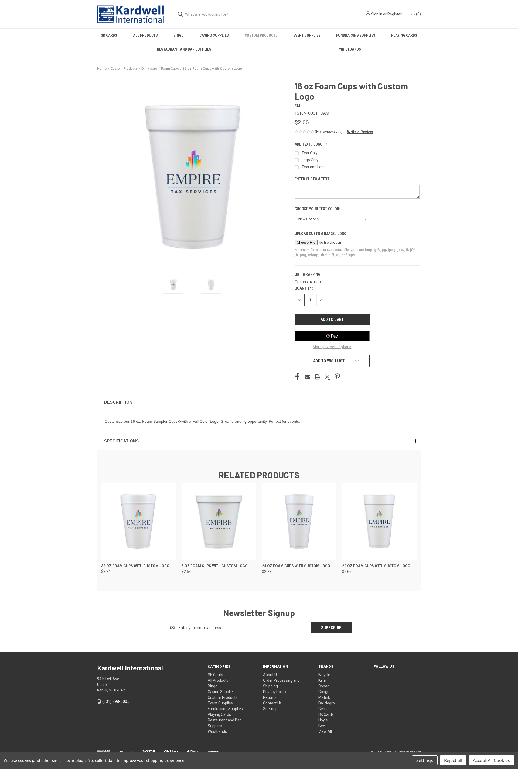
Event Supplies (307, 35)
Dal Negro (326, 703)
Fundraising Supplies (355, 35)
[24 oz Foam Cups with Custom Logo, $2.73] (299, 521)
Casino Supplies (214, 35)
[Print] (317, 377)
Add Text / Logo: (309, 144)
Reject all (453, 760)
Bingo (178, 35)
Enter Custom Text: (313, 179)
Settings (424, 760)
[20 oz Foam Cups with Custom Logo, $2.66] (379, 521)
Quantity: (304, 288)
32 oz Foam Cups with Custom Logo (135, 565)
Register (394, 14)
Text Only (310, 153)
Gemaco (325, 709)
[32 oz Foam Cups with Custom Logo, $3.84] (138, 521)
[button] (358, 132)
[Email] (307, 377)
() (418, 14)
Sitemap (270, 709)
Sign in (376, 14)
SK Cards (109, 35)
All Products (145, 35)
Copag (323, 686)
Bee (321, 726)
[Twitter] (327, 377)
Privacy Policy (274, 692)
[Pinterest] (337, 377)
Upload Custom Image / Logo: (321, 233)
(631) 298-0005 (115, 701)
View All (325, 731)
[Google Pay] (332, 336)
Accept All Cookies (491, 760)
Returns (270, 697)
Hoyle (323, 720)
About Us (271, 675)
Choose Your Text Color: (318, 209)
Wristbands (350, 49)
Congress (326, 692)
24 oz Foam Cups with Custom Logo (296, 565)
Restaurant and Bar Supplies (184, 49)
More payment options (332, 347)
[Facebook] (297, 377)
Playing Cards (404, 35)
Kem (322, 680)
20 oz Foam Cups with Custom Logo (376, 565)
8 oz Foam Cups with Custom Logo (215, 565)
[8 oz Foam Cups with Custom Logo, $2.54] (219, 521)
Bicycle (324, 675)
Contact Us (272, 703)
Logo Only (310, 160)
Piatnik (324, 697)
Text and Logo (314, 167)
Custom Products (261, 35)
